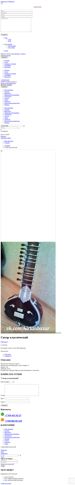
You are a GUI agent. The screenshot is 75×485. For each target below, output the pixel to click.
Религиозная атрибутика (12, 103)
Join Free (16, 54)
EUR (9, 41)
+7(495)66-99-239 (13, 421)
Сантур (6, 98)
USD (5, 38)
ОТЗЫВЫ (7, 65)
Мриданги (7, 93)
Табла (6, 100)
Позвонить (4, 453)
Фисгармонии (8, 90)
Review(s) (4, 342)
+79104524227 (5, 80)
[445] (28, 241)
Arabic (13, 47)
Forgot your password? (7, 464)
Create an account (6, 483)
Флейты (6, 105)
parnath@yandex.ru (11, 81)
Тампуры (7, 101)
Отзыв (3, 395)
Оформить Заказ (6, 138)
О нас (6, 62)
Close (2, 457)
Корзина (3, 136)
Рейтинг (3, 382)
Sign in (23, 54)
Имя (2, 398)
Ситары (6, 91)
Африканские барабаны (11, 95)
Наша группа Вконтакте (8, 83)
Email (3, 402)
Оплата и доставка (10, 64)
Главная (6, 60)
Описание (7, 354)
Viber (2, 452)
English (9, 44)
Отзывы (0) (7, 356)
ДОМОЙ (7, 146)
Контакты (7, 67)
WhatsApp (4, 450)
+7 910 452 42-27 (13, 415)
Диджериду (8, 96)
